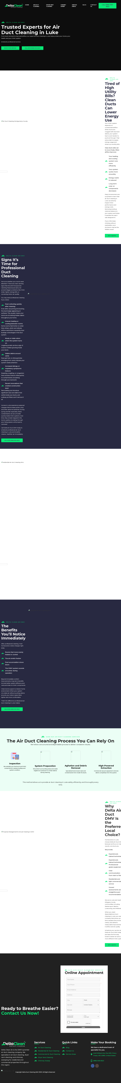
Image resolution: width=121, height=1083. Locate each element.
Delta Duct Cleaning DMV (30, 1072)
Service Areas (74, 5)
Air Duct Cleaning (36, 5)
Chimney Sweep (63, 5)
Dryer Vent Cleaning (50, 5)
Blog (84, 5)
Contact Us (93, 5)
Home (27, 5)
